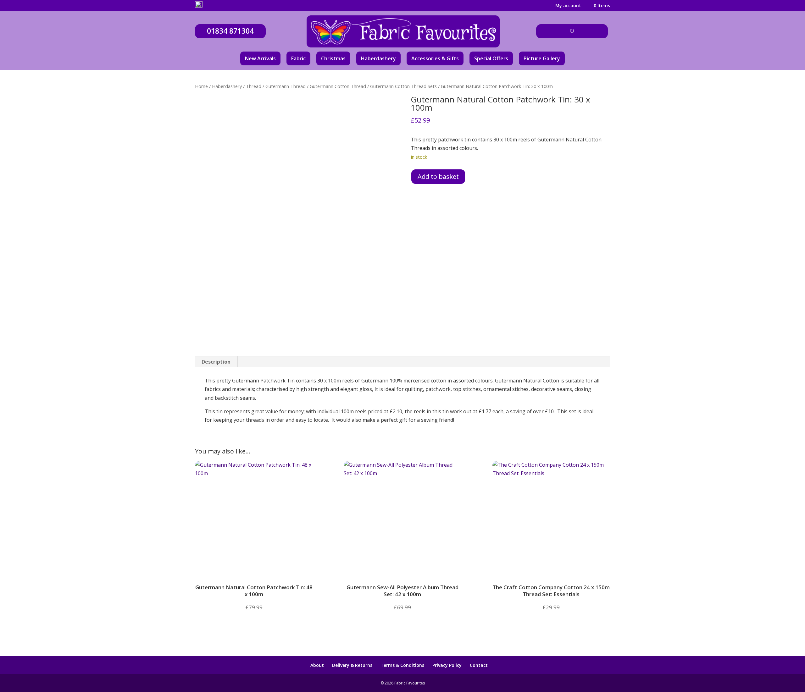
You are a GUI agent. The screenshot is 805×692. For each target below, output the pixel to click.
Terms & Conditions (402, 665)
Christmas (333, 58)
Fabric (298, 58)
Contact (479, 665)
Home (201, 86)
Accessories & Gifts (435, 58)
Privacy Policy (447, 665)
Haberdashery (378, 58)
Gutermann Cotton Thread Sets (403, 86)
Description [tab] (216, 361)
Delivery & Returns (352, 665)
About (317, 665)
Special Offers (491, 58)
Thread (253, 86)
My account (568, 5)
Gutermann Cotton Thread (338, 86)
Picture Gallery (542, 58)
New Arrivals (260, 58)
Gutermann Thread (285, 86)
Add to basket (438, 176)
